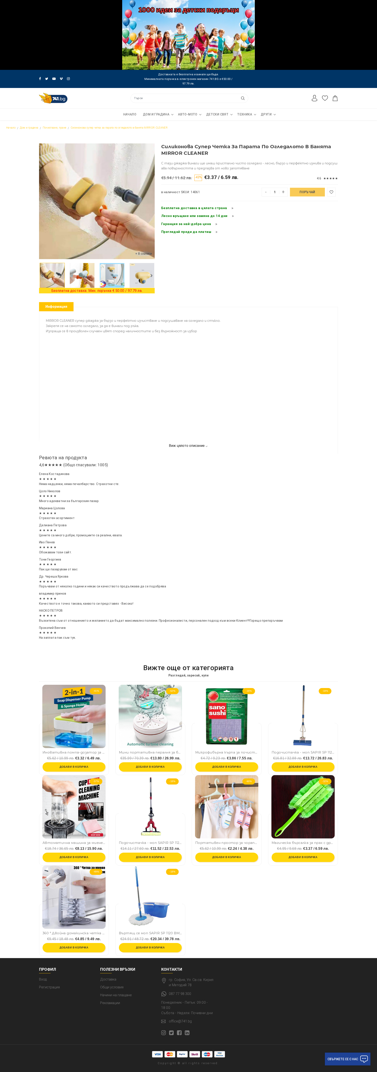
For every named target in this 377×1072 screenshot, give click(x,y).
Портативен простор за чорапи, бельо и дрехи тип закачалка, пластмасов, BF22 (226, 843)
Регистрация (49, 987)
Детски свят (217, 114)
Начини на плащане (116, 995)
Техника (244, 114)
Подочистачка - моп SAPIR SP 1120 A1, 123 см (303, 752)
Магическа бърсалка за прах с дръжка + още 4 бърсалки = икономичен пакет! (303, 843)
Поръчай (307, 192)
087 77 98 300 (180, 994)
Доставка (108, 979)
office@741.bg (180, 1021)
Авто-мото (187, 114)
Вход (43, 979)
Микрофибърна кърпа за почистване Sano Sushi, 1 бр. (226, 752)
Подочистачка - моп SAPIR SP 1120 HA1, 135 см (150, 843)
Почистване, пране (54, 127)
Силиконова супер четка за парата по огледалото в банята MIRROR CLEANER (119, 127)
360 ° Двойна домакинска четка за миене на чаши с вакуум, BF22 (74, 933)
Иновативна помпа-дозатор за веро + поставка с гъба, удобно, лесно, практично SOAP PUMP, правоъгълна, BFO (74, 752)
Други (266, 114)
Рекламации (110, 1003)
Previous (42, 275)
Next (151, 275)
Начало (129, 114)
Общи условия (111, 987)
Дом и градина (156, 114)
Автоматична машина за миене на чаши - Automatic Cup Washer (74, 843)
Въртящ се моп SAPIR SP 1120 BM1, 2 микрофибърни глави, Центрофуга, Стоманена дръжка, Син (150, 933)
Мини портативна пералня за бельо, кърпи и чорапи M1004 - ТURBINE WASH (150, 752)
